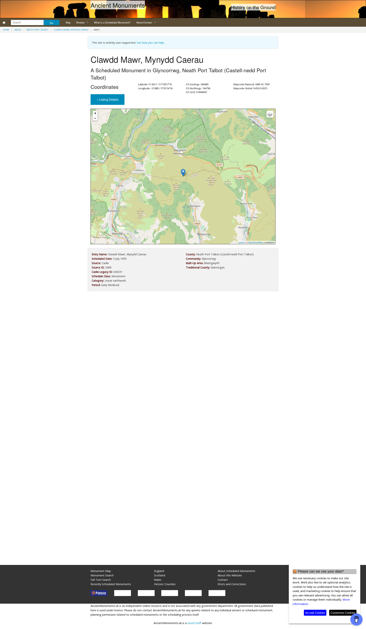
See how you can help (150, 42)
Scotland (159, 575)
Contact (223, 580)
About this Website (230, 575)
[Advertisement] (183, 325)
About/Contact (144, 22)
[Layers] (269, 114)
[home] (4, 22)
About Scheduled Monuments (236, 571)
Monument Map (101, 571)
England (159, 571)
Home (6, 29)
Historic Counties (165, 584)
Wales (17, 29)
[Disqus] (183, 408)
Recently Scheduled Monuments (111, 584)
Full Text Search (101, 580)
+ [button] (95, 113)
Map (68, 22)
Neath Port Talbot (37, 29)
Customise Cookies (343, 612)
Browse (80, 22)
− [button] (95, 118)
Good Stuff (194, 623)
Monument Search (102, 575)
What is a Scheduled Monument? (112, 22)
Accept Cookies (315, 612)
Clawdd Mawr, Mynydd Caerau (71, 29)
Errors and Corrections (232, 584)
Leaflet (241, 242)
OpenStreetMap (255, 242)
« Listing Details (107, 99)
